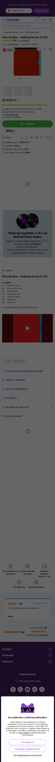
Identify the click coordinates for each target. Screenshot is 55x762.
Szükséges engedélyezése (27, 749)
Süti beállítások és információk (28, 755)
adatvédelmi (24, 732)
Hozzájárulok (27, 742)
